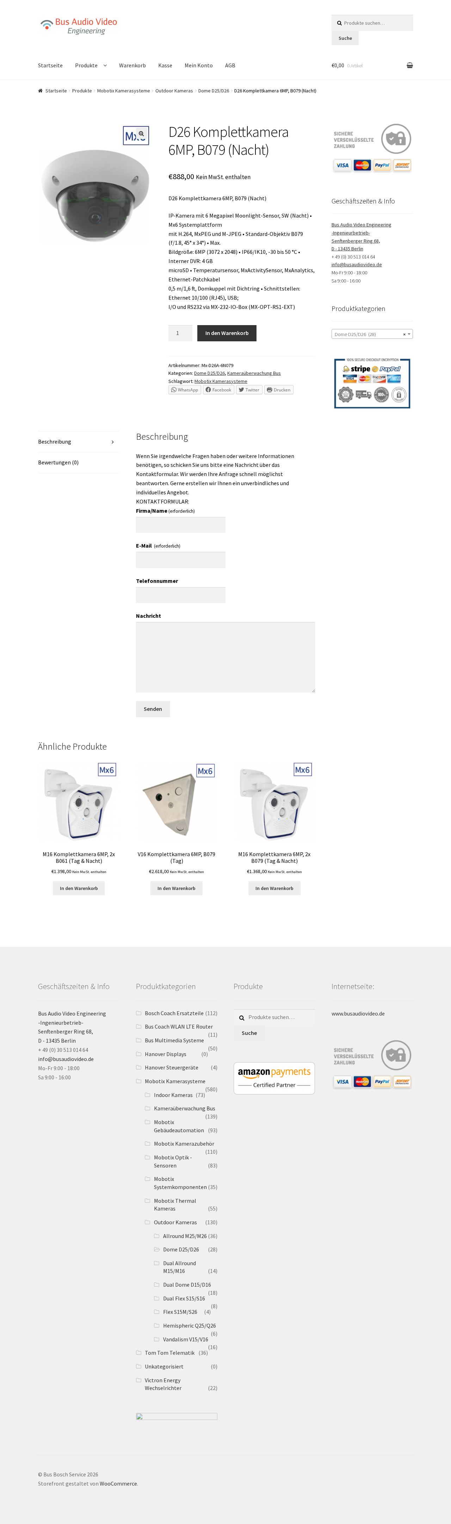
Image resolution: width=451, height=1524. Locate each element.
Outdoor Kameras (174, 90)
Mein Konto (199, 65)
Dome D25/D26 (213, 90)
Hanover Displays (165, 1053)
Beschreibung (54, 441)
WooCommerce (118, 1483)
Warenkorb (132, 65)
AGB (230, 65)
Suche (345, 38)
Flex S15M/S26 (180, 1311)
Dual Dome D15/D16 (187, 1284)
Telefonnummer (157, 580)
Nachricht (148, 615)
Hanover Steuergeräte (171, 1067)
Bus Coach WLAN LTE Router (179, 1026)
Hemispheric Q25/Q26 (189, 1325)
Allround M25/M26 (185, 1235)
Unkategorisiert (164, 1366)
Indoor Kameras (173, 1094)
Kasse (165, 65)
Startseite (50, 65)
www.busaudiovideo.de (358, 1013)
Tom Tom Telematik (169, 1352)
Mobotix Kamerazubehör (184, 1143)
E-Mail (158, 545)
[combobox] (372, 334)
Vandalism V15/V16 (185, 1339)
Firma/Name (165, 510)
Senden (153, 708)
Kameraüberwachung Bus (254, 373)
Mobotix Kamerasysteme (123, 90)
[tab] (78, 442)
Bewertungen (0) (58, 462)
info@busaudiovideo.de (357, 264)
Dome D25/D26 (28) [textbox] (370, 334)
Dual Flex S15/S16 (184, 1298)
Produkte (86, 65)
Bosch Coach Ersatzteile (174, 1013)
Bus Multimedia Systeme (174, 1040)
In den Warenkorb (227, 332)
